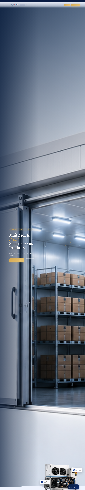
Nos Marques (55, 4)
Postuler (67, 4)
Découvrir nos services (16, 260)
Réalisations (47, 4)
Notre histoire (30, 260)
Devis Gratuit (74, 4)
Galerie (41, 4)
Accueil (22, 4)
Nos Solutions (35, 4)
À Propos (28, 4)
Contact (61, 4)
